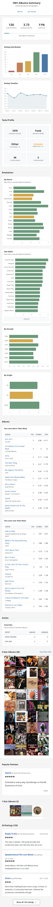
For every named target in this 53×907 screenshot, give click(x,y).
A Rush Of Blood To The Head (16, 598)
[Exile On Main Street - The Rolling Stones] (20, 738)
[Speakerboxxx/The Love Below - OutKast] (9, 661)
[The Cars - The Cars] (20, 661)
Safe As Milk (10, 531)
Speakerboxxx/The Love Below (19, 854)
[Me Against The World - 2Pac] (20, 683)
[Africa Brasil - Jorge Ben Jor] (43, 705)
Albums (20, 11)
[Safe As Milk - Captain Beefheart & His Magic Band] (37, 810)
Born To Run (10, 557)
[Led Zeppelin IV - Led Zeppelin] (20, 705)
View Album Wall (45, 652)
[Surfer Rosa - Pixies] (32, 672)
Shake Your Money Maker (15, 477)
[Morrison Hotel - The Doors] (20, 749)
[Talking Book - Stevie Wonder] (9, 672)
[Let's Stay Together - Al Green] (32, 727)
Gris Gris (8, 439)
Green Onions (10, 491)
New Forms (9, 581)
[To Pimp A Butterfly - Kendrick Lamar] (20, 694)
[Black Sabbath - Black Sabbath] (43, 661)
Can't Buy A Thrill (12, 550)
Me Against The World (14, 470)
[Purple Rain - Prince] (32, 716)
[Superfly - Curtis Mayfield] (32, 661)
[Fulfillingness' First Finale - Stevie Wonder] (9, 705)
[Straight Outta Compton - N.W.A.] (20, 672)
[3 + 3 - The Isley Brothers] (9, 727)
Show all (26, 319)
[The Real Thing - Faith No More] (43, 672)
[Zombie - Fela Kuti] (43, 749)
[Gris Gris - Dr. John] (9, 738)
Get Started (32, 11)
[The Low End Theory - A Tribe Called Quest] (32, 705)
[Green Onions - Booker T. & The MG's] (43, 738)
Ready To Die (11, 834)
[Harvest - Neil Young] (32, 683)
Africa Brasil (10, 484)
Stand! (7, 498)
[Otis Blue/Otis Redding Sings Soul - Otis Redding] (9, 716)
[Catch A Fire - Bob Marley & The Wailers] (43, 716)
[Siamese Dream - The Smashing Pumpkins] (9, 694)
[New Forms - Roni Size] (26, 810)
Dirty (7, 456)
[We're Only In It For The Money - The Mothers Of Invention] (15, 810)
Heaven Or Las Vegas (13, 605)
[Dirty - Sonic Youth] (32, 694)
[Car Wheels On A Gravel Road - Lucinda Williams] (9, 749)
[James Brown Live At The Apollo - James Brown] (20, 716)
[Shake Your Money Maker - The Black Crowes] (32, 738)
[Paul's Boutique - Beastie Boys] (20, 727)
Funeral (8, 574)
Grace (7, 878)
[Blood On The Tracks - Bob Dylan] (43, 694)
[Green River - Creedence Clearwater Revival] (9, 683)
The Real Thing (11, 463)
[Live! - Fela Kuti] (32, 749)
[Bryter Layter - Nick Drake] (43, 727)
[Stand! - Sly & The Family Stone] (43, 683)
